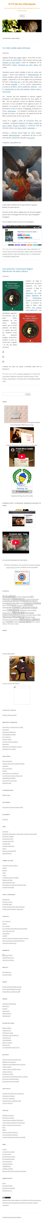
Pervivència (18, 616)
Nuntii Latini (6, 1011)
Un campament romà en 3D (10, 1047)
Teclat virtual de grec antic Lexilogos (13, 907)
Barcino (4, 870)
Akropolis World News (9, 1004)
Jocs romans (6, 926)
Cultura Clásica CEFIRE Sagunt (11, 1069)
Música (16, 614)
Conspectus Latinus (8, 1152)
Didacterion (6, 899)
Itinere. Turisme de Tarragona (11, 1125)
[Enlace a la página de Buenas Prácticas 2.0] (22, 577)
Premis (32, 617)
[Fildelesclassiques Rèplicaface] (22, 695)
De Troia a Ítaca (7, 768)
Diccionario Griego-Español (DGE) (12, 807)
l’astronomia (11, 111)
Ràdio (4, 622)
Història (4, 610)
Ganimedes (31, 128)
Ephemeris (5, 1006)
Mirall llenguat (6, 783)
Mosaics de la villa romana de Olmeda (14, 1171)
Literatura (13, 609)
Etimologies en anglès (9, 749)
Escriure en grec (7, 902)
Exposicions (20, 605)
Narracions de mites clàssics (28, 65)
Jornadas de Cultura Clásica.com (12, 776)
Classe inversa (11, 251)
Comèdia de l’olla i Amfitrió (10, 878)
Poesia (27, 617)
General (20, 249)
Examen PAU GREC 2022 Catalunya (13, 1093)
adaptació (35, 295)
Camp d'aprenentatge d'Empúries (12, 1120)
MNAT (4, 1130)
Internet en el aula (8, 960)
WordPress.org (7, 1190)
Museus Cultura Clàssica (10, 1132)
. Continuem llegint (17, 270)
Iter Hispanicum (7, 1161)
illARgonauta (6, 795)
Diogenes (5, 831)
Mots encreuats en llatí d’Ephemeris (13, 941)
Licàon (4, 75)
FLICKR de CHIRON (8, 836)
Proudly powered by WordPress (11, 1217)
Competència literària (10, 601)
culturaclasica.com (8, 958)
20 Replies (5, 53)
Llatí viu (30, 610)
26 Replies (5, 276)
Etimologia (11, 605)
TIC (33, 621)
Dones (4, 605)
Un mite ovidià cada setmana (16, 48)
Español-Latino (7, 975)
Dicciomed (5, 730)
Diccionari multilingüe (9, 732)
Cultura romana (32, 602)
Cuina (21, 603)
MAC (3, 1127)
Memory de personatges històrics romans (15, 938)
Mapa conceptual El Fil (9, 851)
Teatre (16, 622)
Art (39, 374)
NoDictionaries (7, 853)
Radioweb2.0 (6, 1016)
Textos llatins (25, 621)
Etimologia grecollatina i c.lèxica (12, 747)
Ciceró (4, 875)
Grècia (34, 607)
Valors (12, 623)
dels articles (7, 1186)
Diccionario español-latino (10, 1079)
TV (9, 623)
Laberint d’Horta (7, 1164)
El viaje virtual (6, 1154)
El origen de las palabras (10, 742)
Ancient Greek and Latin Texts (11, 1059)
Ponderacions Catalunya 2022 (11, 1101)
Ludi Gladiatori (6, 1040)
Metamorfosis (37, 298)
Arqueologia (26, 597)
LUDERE (4, 936)
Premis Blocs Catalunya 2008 (11, 992)
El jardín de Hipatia (8, 887)
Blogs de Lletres (7, 761)
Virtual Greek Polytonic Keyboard (12, 909)
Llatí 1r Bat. (27, 249)
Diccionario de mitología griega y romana (15, 1076)
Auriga (4, 1149)
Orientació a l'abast (8, 1096)
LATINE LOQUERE (7, 1169)
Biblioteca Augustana (9, 1062)
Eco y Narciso (6, 737)
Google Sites (6, 844)
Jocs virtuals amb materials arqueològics (14, 928)
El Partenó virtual (7, 1033)
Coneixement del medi (10, 603)
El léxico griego (7, 739)
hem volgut (17, 58)
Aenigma (19, 597)
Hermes (4, 1009)
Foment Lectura (21, 607)
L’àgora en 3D (6, 1038)
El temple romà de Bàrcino (10, 1035)
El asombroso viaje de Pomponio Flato (14, 885)
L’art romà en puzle (8, 931)
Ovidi (15, 65)
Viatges (17, 623)
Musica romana (7, 1043)
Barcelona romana (8, 1118)
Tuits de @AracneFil (8, 653)
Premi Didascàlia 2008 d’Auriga (11, 987)
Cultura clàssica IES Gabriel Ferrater (13, 764)
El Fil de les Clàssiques (22, 4)
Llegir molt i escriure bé (9, 781)
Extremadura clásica (8, 1157)
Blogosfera (6, 599)
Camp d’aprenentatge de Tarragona (13, 1123)
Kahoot (31, 251)
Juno (20, 128)
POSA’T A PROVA (7, 1103)
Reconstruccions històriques (10, 620)
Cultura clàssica (7, 1072)
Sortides (9, 621)
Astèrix (4, 868)
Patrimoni (7, 616)
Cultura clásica (6, 1067)
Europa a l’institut (19, 126)
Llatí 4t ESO (34, 249)
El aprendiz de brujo (8, 882)
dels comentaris (8, 1188)
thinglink (14, 84)
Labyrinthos (6, 933)
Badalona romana (8, 1115)
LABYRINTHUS (6, 1166)
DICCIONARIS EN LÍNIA (9, 734)
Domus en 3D (6, 1030)
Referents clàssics (30, 619)
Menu (22, 15)
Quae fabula (21, 254)
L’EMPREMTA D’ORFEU (9, 778)
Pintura (4, 379)
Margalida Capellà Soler (11, 256)
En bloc (4, 771)
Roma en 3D (6, 1045)
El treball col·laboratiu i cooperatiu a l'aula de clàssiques (19, 834)
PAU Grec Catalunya (8, 1098)
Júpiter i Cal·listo (34, 123)
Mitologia (13, 376)
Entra (4, 1183)
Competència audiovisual (32, 599)
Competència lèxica (28, 600)
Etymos (4, 924)
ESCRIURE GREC (7, 904)
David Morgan (6, 972)
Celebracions (18, 598)
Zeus (27, 254)
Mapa (34, 610)
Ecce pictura (20, 251)
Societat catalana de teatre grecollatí (13, 1137)
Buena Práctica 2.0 (11, 567)
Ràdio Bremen (6, 1013)
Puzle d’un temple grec (9, 943)
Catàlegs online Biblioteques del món (13, 1064)
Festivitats (28, 605)
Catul (4, 873)
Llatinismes (23, 610)
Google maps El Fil (8, 841)
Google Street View (8, 846)
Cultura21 (5, 766)
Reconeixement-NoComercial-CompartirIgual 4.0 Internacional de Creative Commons (21, 1202)
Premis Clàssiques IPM (9, 715)
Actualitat (9, 596)
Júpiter (27, 251)
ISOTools (5, 819)
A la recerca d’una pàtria (9, 865)
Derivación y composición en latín (12, 727)
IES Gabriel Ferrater (8, 1159)
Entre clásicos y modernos (10, 773)
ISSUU (4, 848)
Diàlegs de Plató (7, 880)
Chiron (10, 955)
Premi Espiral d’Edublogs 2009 (11, 989)
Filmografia (7, 607)
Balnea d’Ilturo (6, 1028)
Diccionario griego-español (10, 1081)
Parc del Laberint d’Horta (10, 1135)
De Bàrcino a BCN (7, 1074)
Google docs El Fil (7, 839)
